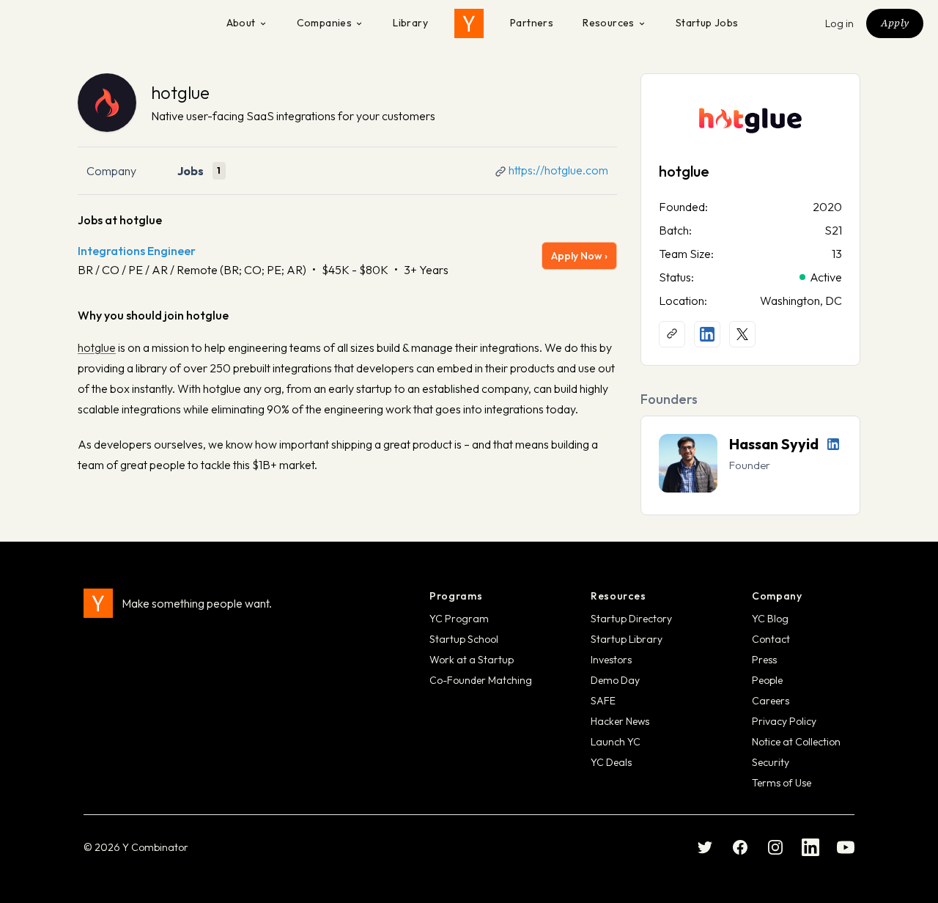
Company (111, 170)
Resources (609, 22)
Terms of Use (781, 782)
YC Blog (770, 618)
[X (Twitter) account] (742, 334)
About (241, 22)
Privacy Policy (784, 721)
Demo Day (615, 680)
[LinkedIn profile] (707, 334)
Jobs (190, 170)
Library (410, 22)
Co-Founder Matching (480, 680)
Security (770, 762)
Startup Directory (631, 618)
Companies (324, 22)
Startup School (463, 639)
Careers (770, 700)
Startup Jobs (707, 22)
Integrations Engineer (137, 250)
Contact (771, 639)
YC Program (459, 618)
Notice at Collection (796, 741)
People (767, 680)
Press (764, 659)
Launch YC (615, 741)
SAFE (603, 700)
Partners (531, 22)
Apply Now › (579, 255)
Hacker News (620, 721)
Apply (895, 22)
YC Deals (611, 762)
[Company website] (672, 334)
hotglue (180, 92)
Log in (839, 23)
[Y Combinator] (469, 23)
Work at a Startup (471, 659)
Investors (611, 659)
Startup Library (626, 639)
